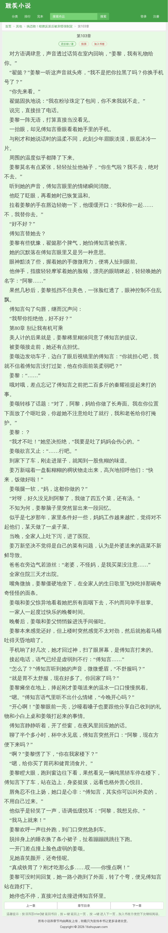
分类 (15, 16)
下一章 (137, 905)
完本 (40, 16)
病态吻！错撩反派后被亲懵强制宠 (50, 26)
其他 (19, 26)
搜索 (103, 16)
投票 (84, 44)
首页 (8, 26)
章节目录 (84, 905)
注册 (156, 16)
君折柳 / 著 (67, 44)
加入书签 (99, 44)
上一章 (30, 905)
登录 (143, 16)
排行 (27, 16)
